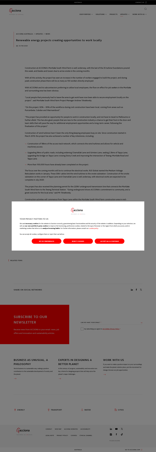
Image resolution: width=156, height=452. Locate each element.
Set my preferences (46, 241)
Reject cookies (78, 241)
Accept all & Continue (109, 241)
